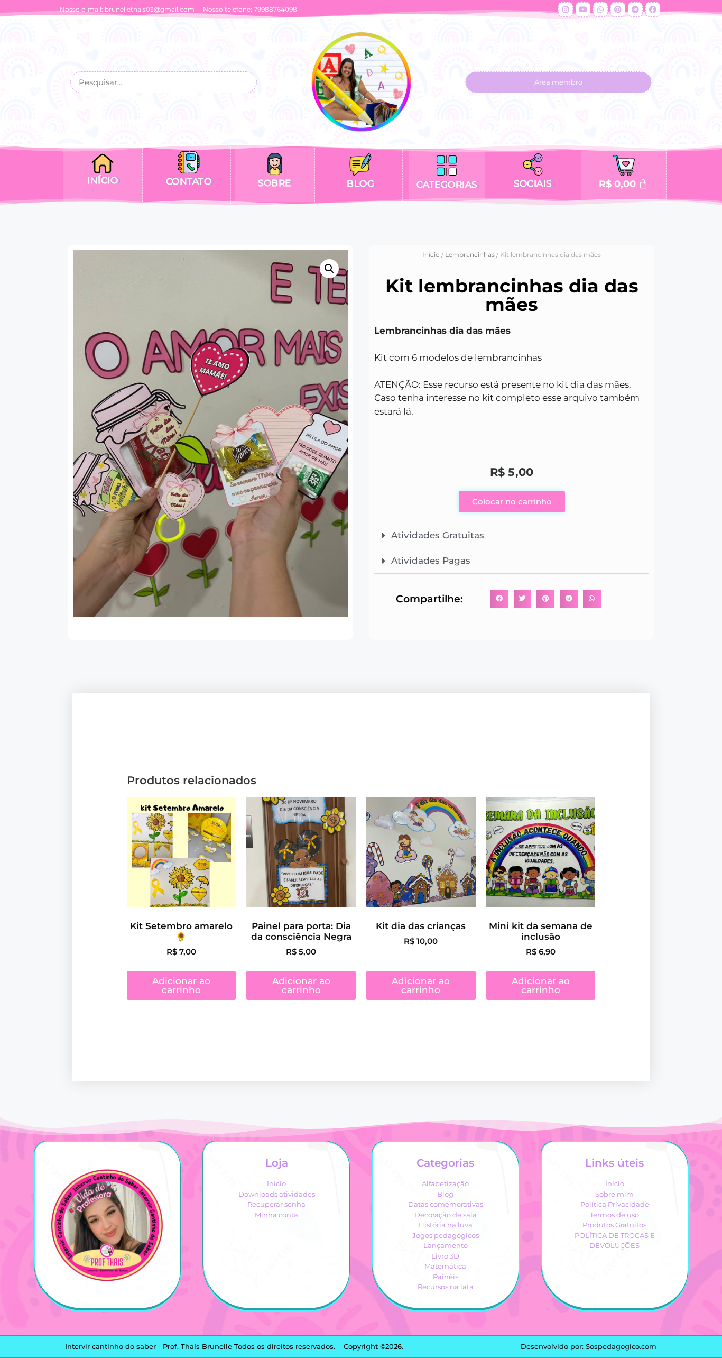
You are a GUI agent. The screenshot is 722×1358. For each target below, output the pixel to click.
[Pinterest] (617, 9)
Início (431, 255)
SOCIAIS (533, 183)
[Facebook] (652, 9)
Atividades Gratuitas (437, 535)
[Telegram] (635, 9)
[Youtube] (583, 9)
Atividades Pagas (430, 560)
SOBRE (274, 183)
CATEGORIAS (446, 184)
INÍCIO (102, 180)
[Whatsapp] (600, 9)
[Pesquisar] (245, 82)
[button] (329, 268)
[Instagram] (565, 9)
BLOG (360, 183)
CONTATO (189, 181)
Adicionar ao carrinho (181, 985)
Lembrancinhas (470, 255)
